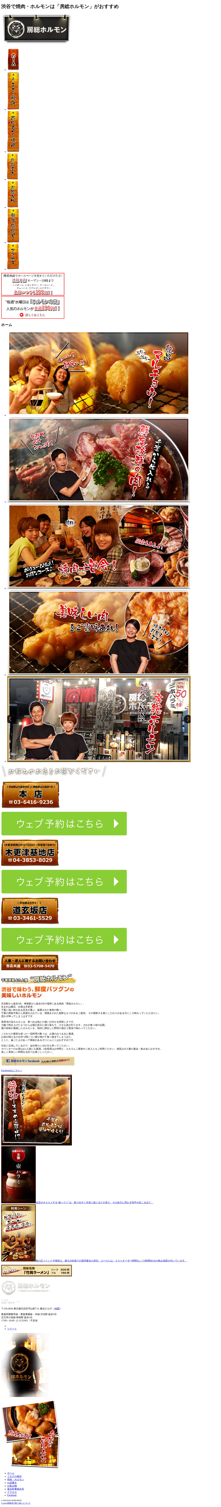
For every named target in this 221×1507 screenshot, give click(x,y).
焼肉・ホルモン (15, 1479)
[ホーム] (13, 69)
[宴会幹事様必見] (13, 242)
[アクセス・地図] (13, 269)
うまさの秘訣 (14, 1476)
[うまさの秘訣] (13, 109)
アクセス (12, 1492)
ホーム (10, 1473)
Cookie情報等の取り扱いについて (16, 1503)
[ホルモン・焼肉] (13, 151)
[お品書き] (12, 179)
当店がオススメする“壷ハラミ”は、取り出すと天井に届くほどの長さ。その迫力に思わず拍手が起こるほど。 (94, 1202)
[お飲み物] (12, 207)
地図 (56, 1308)
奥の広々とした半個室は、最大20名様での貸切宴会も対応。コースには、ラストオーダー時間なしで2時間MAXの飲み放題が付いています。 (111, 1260)
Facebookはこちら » (11, 1070)
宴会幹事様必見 (15, 1489)
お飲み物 (12, 1486)
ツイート (12, 1329)
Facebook (12, 1495)
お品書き (12, 1482)
